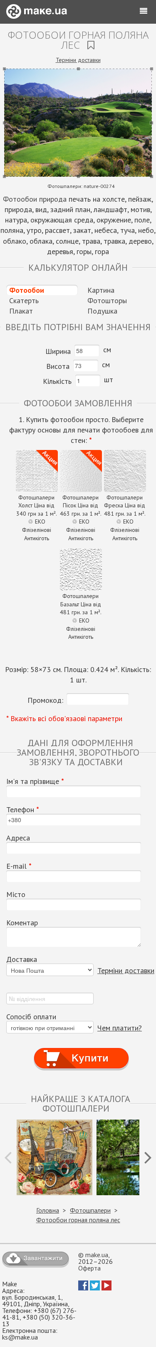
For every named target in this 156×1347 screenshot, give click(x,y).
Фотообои (26, 290)
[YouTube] (106, 1288)
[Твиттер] (95, 1288)
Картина (100, 290)
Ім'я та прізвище (35, 781)
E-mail (19, 866)
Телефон (22, 810)
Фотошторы (107, 300)
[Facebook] (83, 1288)
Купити (81, 1050)
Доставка (21, 959)
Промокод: (45, 700)
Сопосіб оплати (31, 1017)
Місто (15, 894)
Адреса (18, 838)
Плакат (21, 311)
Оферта (89, 1268)
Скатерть (24, 300)
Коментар (22, 923)
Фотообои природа (35, 199)
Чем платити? (119, 1028)
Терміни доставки (78, 60)
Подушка (102, 311)
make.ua (96, 1255)
